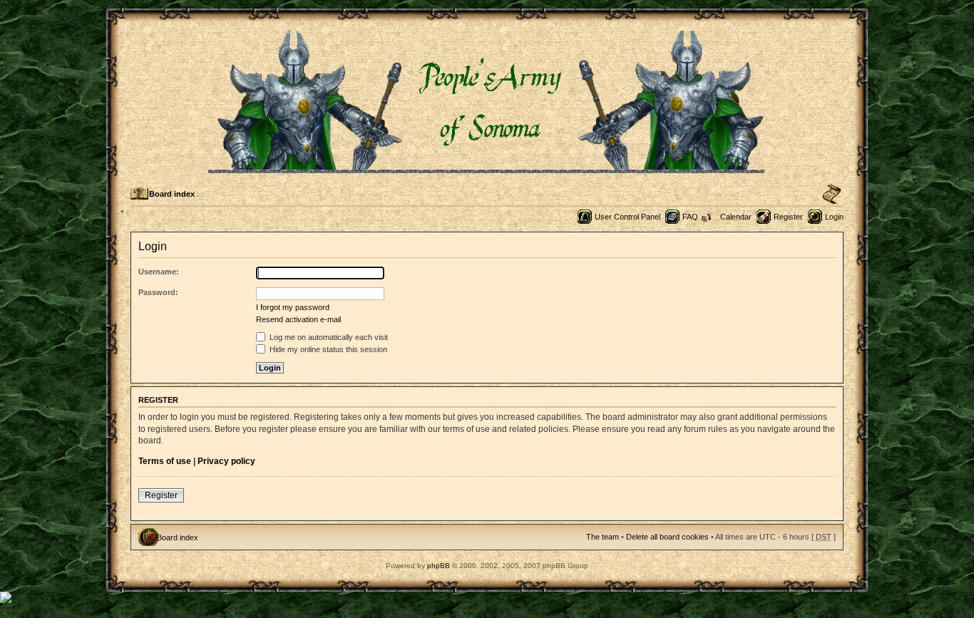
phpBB (438, 566)
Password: (158, 292)
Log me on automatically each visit (327, 337)
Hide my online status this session (327, 349)
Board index (172, 194)
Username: (158, 271)
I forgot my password (292, 307)
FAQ (690, 216)
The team (602, 536)
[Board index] (487, 167)
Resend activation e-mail (298, 319)
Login (834, 216)
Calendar (736, 216)
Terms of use (164, 461)
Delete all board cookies (667, 536)
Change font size (832, 195)
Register (788, 216)
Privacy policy (226, 461)
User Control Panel (627, 216)
